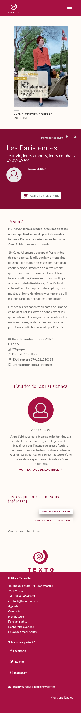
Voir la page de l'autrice (39, 469)
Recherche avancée (21, 626)
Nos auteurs (16, 616)
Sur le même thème (56, 511)
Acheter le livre (44, 195)
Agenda (13, 606)
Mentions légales (62, 697)
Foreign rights (17, 621)
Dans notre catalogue (53, 520)
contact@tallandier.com (24, 601)
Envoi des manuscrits (22, 632)
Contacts (14, 611)
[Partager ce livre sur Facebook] (67, 136)
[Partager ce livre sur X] (75, 136)
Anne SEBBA (40, 429)
